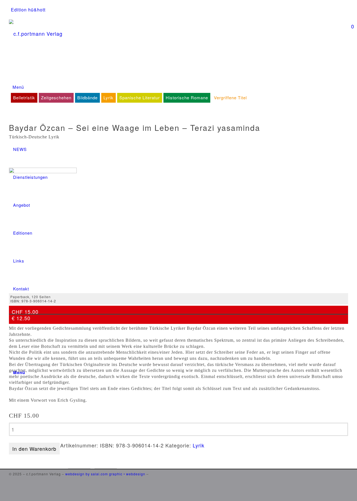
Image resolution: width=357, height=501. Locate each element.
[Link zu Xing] (346, 488)
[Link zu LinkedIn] (346, 480)
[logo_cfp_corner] (178, 76)
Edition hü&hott (28, 9)
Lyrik (198, 445)
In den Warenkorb (34, 448)
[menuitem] (28, 10)
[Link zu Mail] (346, 496)
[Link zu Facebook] (346, 471)
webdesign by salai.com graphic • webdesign (105, 473)
